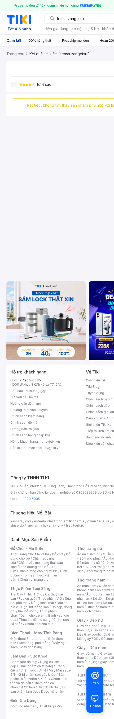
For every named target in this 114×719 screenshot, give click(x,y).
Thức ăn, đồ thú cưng (35, 620)
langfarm (33, 525)
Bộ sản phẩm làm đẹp (38, 689)
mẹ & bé (92, 28)
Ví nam (82, 700)
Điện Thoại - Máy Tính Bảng (36, 633)
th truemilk (64, 521)
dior (28, 521)
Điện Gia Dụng (23, 700)
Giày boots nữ (95, 634)
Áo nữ (81, 554)
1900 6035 (31, 499)
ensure (104, 521)
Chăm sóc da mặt (23, 662)
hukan (47, 525)
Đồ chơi (57, 554)
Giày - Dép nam (91, 647)
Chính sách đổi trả (23, 422)
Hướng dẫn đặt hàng (25, 403)
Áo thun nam (86, 586)
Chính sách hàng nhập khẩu (31, 435)
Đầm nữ (94, 554)
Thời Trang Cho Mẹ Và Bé (29, 554)
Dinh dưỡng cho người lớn (38, 571)
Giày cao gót (87, 626)
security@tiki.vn (48, 448)
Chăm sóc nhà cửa (39, 624)
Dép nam (101, 658)
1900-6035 (32, 380)
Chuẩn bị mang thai (34, 579)
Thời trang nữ (89, 548)
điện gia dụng (56, 28)
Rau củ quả (27, 598)
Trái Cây (16, 594)
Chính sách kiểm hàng (27, 416)
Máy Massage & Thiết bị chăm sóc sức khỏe (40, 672)
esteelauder (43, 521)
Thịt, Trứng (34, 594)
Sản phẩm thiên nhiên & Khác (37, 677)
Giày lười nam (87, 653)
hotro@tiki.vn (50, 441)
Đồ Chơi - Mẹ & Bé (26, 548)
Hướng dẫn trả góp (24, 429)
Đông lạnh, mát (42, 603)
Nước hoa (27, 687)
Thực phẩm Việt (50, 598)
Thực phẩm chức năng (36, 666)
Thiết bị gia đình (51, 706)
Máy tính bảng (31, 647)
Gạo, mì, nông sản (35, 607)
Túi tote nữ (105, 685)
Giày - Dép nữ (90, 620)
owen (91, 521)
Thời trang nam (91, 580)
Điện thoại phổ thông (35, 643)
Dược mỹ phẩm (52, 691)
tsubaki (79, 525)
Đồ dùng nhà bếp (23, 706)
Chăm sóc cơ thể (33, 670)
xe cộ (76, 28)
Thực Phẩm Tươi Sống (30, 588)
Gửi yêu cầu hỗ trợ (24, 397)
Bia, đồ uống (27, 611)
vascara (16, 521)
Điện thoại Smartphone (28, 639)
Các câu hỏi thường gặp (28, 391)
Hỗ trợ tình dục (49, 687)
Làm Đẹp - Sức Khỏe (28, 656)
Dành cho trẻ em (33, 615)
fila (68, 525)
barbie (79, 521)
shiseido (17, 525)
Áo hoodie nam (98, 594)
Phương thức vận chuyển (29, 410)
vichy (59, 525)
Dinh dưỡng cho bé (34, 567)
